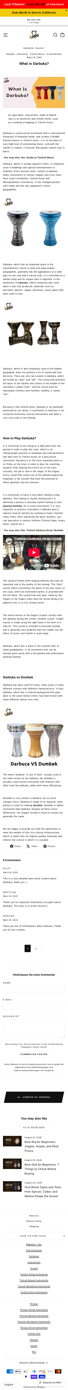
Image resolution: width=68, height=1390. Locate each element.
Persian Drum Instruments (34, 1327)
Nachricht (11, 1016)
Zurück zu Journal (36, 1097)
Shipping (34, 1226)
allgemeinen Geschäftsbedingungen (32, 1067)
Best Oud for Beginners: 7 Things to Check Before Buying (42, 1169)
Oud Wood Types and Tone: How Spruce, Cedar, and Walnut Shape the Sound (43, 1192)
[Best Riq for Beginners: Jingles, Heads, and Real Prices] (12, 1141)
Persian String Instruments (34, 1310)
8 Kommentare (54, 54)
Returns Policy (34, 1221)
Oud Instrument (34, 1250)
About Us (34, 1215)
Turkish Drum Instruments (34, 1292)
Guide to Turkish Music (40, 157)
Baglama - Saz (34, 1244)
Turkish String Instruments (34, 1274)
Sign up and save (33, 1236)
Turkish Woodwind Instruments (34, 1286)
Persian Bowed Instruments (34, 1316)
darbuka (10, 54)
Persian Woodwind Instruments (34, 1321)
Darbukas (34, 1256)
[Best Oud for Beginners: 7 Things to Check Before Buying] (12, 1164)
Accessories (34, 1262)
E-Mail (7, 999)
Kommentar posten (33, 1054)
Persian (34, 1304)
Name (7, 983)
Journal (39, 48)
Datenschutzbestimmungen (27, 1070)
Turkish (34, 1268)
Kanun (34, 1346)
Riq (34, 1352)
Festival (34, 1340)
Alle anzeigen (34, 1127)
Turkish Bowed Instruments (34, 1280)
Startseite (28, 48)
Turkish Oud (34, 1333)
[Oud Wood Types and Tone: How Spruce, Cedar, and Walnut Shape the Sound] (12, 1186)
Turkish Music (37, 54)
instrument (22, 54)
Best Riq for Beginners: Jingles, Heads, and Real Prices (42, 1146)
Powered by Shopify (34, 1387)
